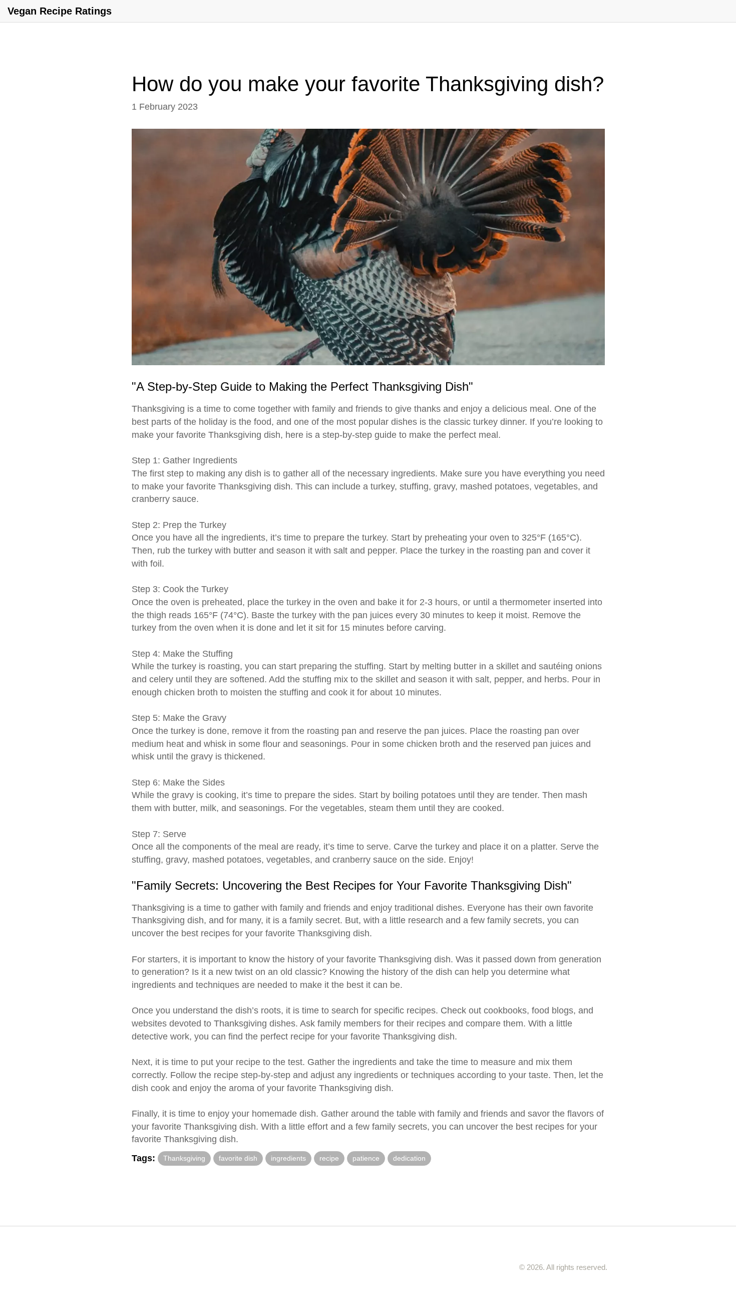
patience (366, 1158)
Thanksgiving (184, 1158)
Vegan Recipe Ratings (60, 11)
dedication (409, 1158)
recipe (329, 1158)
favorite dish (238, 1158)
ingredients (288, 1158)
